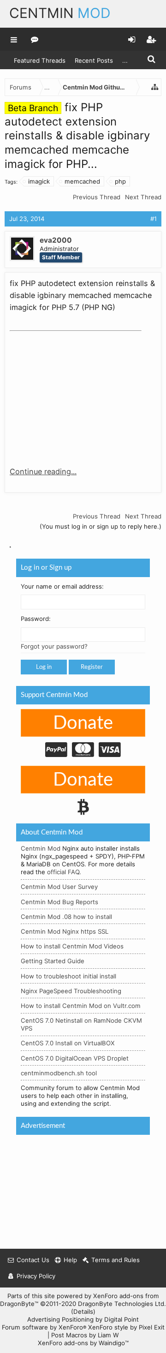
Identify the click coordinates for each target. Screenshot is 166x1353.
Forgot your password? (54, 646)
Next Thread (143, 197)
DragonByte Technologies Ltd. (122, 1303)
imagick (39, 181)
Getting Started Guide (52, 961)
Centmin (60, 13)
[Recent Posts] (34, 39)
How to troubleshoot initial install (68, 976)
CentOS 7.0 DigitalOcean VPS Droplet (75, 1058)
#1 (153, 218)
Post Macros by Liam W (85, 1335)
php (120, 181)
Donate (83, 723)
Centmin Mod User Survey (59, 886)
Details (83, 1311)
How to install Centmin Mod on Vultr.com (81, 1005)
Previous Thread (96, 197)
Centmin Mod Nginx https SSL (64, 931)
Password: (36, 618)
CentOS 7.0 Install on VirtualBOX (68, 1043)
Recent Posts (94, 60)
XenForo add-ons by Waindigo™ (83, 1343)
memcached (82, 181)
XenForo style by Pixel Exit (126, 1327)
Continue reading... (43, 471)
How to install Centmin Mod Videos (72, 946)
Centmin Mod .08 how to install (66, 916)
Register (92, 667)
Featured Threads (39, 60)
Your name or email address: (62, 586)
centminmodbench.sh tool (59, 1073)
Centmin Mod (40, 848)
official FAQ (63, 872)
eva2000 (56, 240)
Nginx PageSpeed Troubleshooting (71, 991)
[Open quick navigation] (155, 87)
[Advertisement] (79, 392)
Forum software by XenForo (44, 1327)
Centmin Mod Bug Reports (59, 902)
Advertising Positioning (60, 1319)
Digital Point (121, 1319)
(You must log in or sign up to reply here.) (100, 526)
